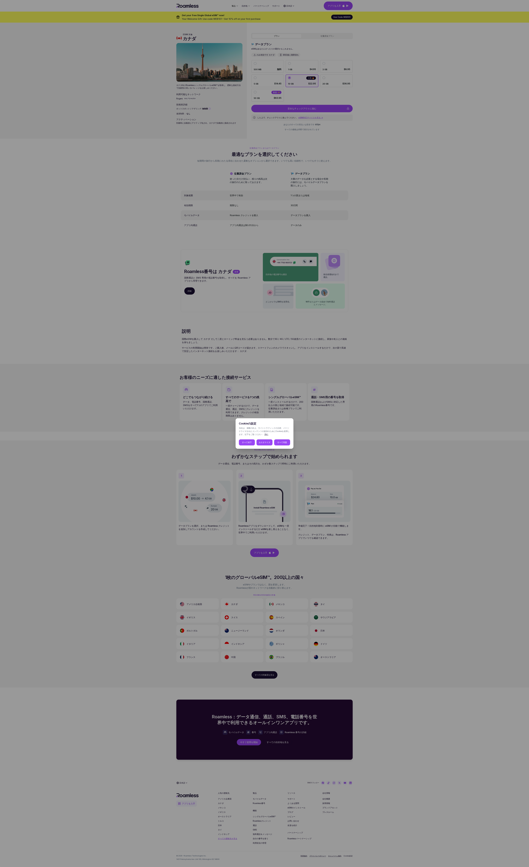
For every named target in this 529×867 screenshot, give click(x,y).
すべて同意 (282, 442)
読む (266, 434)
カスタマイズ (264, 442)
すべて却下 (247, 442)
